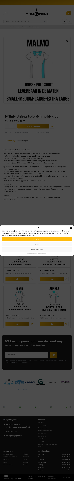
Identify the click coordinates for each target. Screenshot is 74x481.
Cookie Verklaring (32, 253)
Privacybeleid (42, 253)
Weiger (37, 244)
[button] (71, 228)
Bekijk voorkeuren (37, 250)
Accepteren (37, 239)
